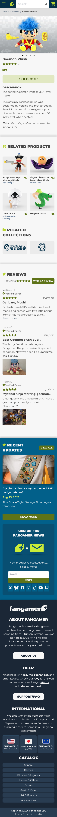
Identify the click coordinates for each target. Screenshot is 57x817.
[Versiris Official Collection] (42, 247)
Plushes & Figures (28, 775)
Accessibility (36, 814)
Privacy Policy (21, 814)
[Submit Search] (46, 4)
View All (47, 447)
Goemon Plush (15, 59)
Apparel (28, 765)
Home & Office (28, 780)
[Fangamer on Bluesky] (16, 587)
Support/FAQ (28, 696)
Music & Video (28, 790)
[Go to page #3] (30, 55)
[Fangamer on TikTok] (34, 587)
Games (28, 770)
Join (28, 580)
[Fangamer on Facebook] (22, 587)
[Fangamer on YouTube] (40, 587)
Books (28, 785)
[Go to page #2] (26, 55)
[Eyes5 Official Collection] (15, 247)
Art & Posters (28, 795)
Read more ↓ (11, 318)
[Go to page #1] (23, 55)
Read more (28, 516)
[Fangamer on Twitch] (46, 587)
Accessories (28, 800)
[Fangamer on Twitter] (10, 587)
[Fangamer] (12, 4)
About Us (29, 655)
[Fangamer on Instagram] (28, 587)
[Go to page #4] (34, 55)
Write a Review (43, 281)
